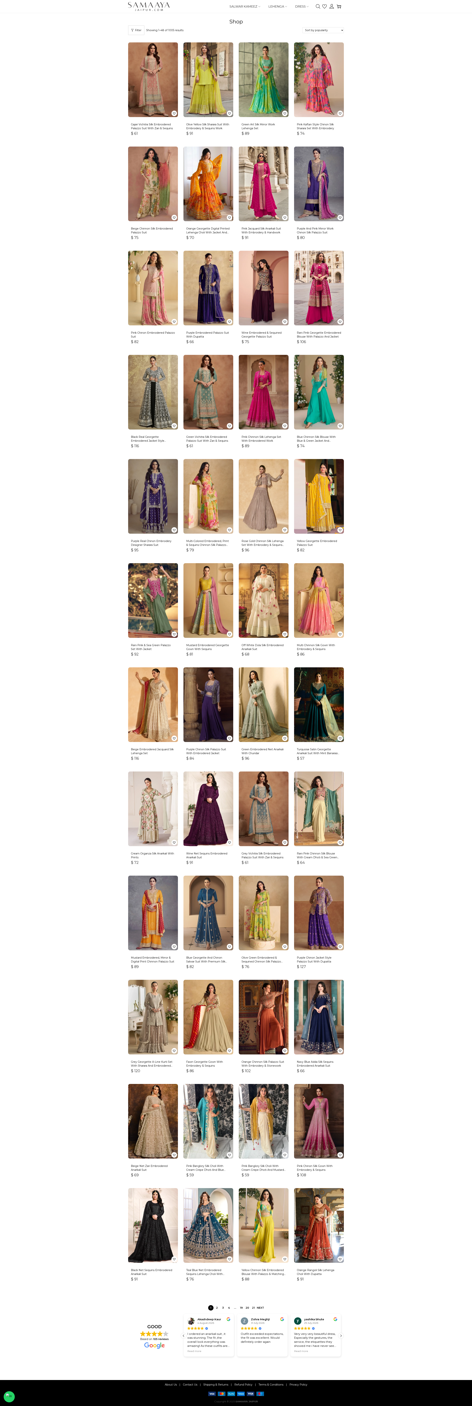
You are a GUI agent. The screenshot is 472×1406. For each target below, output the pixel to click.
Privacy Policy (298, 1384)
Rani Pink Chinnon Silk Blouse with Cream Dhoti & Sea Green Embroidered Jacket (317, 857)
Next (260, 1307)
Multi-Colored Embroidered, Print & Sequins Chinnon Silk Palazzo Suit (207, 544)
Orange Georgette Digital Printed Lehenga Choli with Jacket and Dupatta (208, 232)
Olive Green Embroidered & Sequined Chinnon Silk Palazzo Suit (261, 961)
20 (247, 1307)
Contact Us (190, 1384)
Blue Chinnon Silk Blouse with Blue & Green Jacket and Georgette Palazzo (316, 440)
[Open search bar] (318, 6)
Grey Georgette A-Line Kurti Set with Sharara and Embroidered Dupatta (151, 1065)
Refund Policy (243, 1384)
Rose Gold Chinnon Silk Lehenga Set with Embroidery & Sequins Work (263, 544)
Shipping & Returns (215, 1384)
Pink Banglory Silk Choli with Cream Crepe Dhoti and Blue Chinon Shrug (205, 1169)
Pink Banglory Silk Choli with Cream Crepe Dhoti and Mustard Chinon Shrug (263, 1169)
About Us (171, 1384)
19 (241, 1307)
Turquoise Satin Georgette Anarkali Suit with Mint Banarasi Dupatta (317, 753)
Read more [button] (194, 1351)
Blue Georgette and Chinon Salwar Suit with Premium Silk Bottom (205, 961)
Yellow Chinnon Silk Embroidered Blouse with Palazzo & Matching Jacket (263, 1274)
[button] (174, 113)
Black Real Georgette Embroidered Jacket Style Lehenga (147, 440)
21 (253, 1307)
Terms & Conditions (270, 1384)
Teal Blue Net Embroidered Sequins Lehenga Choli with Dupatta (204, 1274)
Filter (138, 30)
